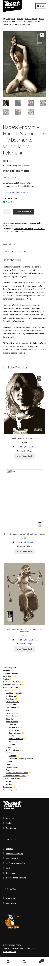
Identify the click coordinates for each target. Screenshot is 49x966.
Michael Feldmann (18, 231)
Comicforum (11, 828)
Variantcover (17, 223)
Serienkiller (18, 229)
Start (8, 19)
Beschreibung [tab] (9, 244)
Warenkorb (11, 903)
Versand (9, 848)
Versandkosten (24, 166)
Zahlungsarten (12, 858)
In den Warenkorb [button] (24, 456)
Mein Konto (11, 898)
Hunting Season (29, 223)
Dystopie (6, 231)
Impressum (11, 873)
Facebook (10, 818)
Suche (24, 961)
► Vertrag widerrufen (15, 863)
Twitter (9, 823)
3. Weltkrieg (28, 229)
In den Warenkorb (23, 211)
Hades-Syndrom (31, 19)
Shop (13, 19)
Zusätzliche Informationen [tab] (14, 251)
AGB (8, 868)
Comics (20, 19)
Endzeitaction (39, 229)
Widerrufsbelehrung (14, 853)
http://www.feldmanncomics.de (16, 192)
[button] (42, 35)
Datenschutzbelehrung (16, 877)
